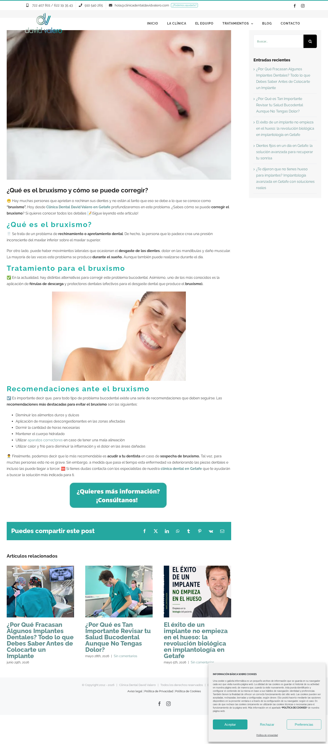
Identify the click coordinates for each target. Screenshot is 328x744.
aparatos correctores (45, 440)
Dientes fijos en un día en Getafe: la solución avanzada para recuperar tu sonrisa (284, 152)
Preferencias (304, 724)
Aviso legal (134, 691)
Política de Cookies (188, 691)
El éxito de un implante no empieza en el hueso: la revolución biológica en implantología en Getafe (197, 591)
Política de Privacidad (158, 691)
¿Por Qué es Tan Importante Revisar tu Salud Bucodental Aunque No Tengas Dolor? (118, 591)
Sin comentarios (125, 656)
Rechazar (267, 724)
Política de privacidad (267, 735)
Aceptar (230, 724)
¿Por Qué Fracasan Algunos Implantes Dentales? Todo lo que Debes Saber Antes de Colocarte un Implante (40, 591)
